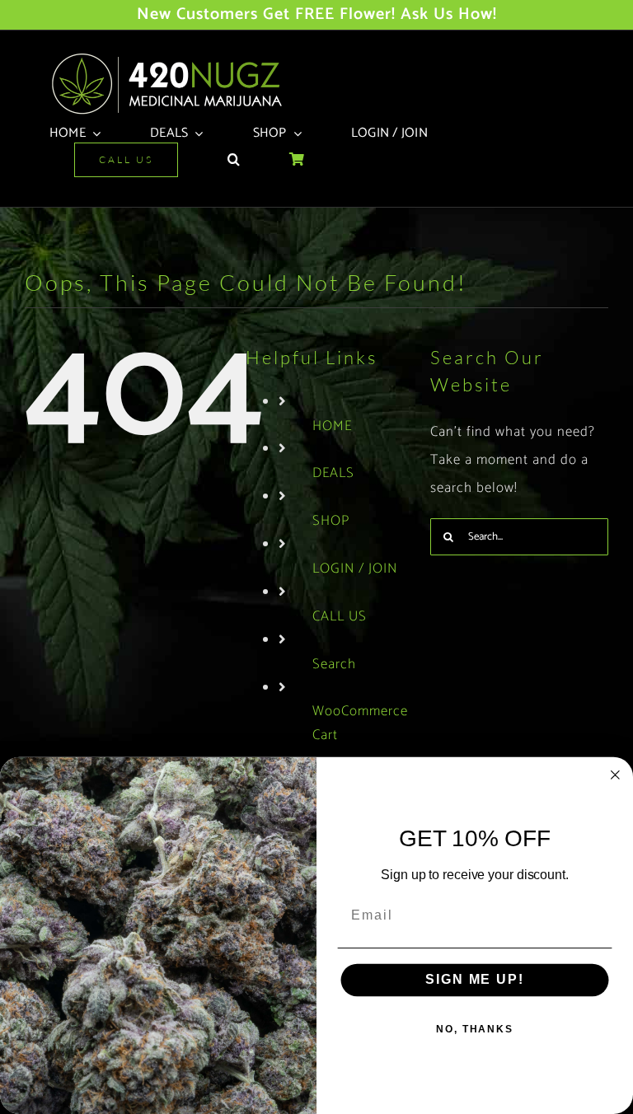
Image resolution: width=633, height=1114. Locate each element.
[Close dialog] (616, 775)
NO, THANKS (474, 1029)
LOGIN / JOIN (354, 568)
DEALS (333, 472)
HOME (332, 426)
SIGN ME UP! (474, 980)
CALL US (339, 616)
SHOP (330, 520)
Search (334, 664)
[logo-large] (173, 57)
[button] (233, 160)
